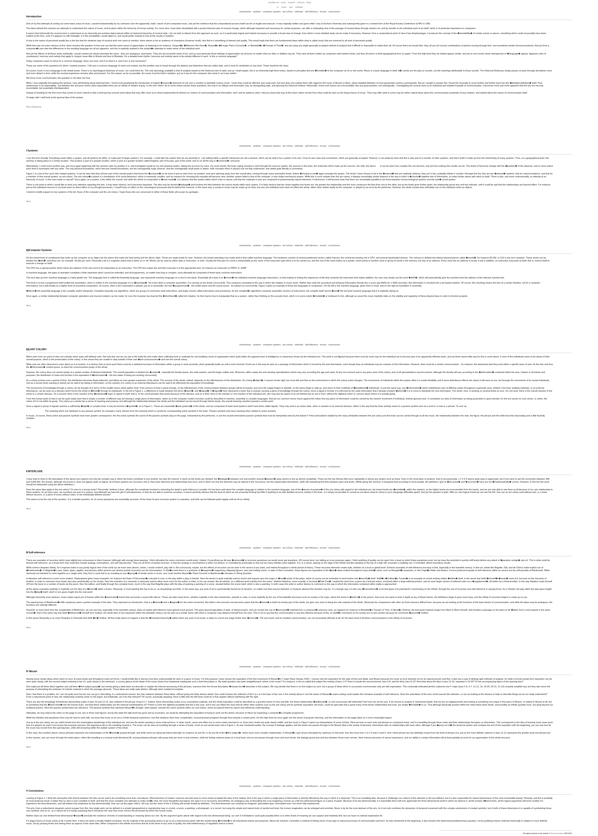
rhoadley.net (273, 2)
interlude (298, 11)
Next (28, 201)
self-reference (311, 11)
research (291, 2)
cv (278, 7)
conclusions (334, 11)
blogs (308, 2)
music (283, 2)
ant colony (287, 11)
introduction (245, 11)
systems (257, 11)
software (300, 2)
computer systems (272, 11)
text (291, 7)
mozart (323, 11)
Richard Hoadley (557, 833)
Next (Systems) (33, 106)
